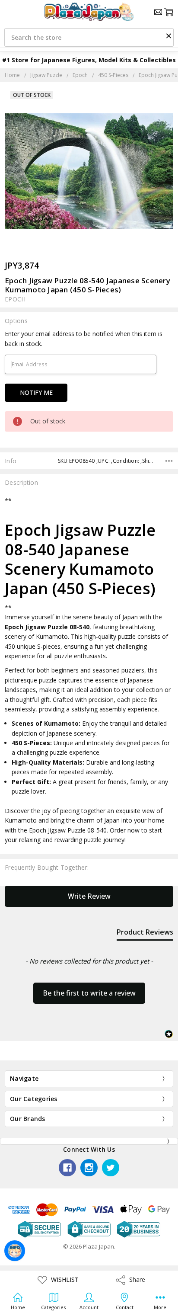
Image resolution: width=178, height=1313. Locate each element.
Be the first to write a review (89, 993)
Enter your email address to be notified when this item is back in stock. (83, 338)
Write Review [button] (89, 896)
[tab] (145, 933)
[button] (168, 35)
